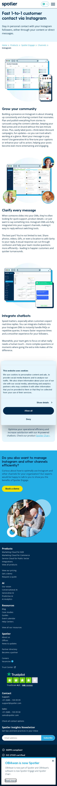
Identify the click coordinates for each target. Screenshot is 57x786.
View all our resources (12, 627)
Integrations (7, 561)
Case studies (7, 612)
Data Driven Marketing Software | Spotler (9, 4)
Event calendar (8, 618)
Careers (5, 658)
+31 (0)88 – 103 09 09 (11, 700)
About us (6, 637)
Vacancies (7, 661)
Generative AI (8, 593)
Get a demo (7, 573)
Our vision (6, 586)
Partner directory (9, 649)
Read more (10, 780)
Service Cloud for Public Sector (15, 558)
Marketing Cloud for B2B (13, 552)
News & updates (9, 643)
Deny (28, 419)
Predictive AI (7, 596)
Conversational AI (9, 589)
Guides (5, 615)
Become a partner (10, 652)
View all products (9, 564)
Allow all (28, 411)
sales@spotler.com (10, 715)
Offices (5, 640)
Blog (4, 609)
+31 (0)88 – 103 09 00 (11, 712)
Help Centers (8, 621)
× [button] (53, 761)
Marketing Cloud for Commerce (16, 555)
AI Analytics (7, 599)
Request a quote (9, 577)
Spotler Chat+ (43, 435)
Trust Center (8, 667)
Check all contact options (13, 721)
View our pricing (9, 570)
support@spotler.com (11, 703)
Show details (43, 402)
